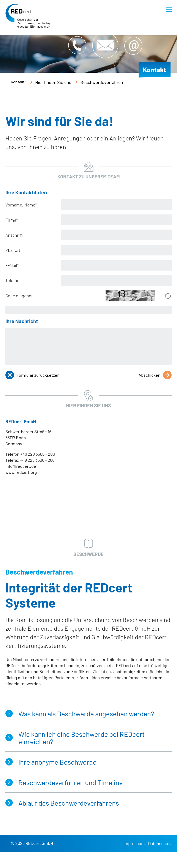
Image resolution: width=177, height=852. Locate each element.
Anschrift (14, 235)
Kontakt (154, 69)
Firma (11, 219)
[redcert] (18, 13)
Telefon (12, 280)
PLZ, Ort (12, 250)
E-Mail (12, 265)
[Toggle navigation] (169, 9)
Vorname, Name (21, 204)
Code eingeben (19, 295)
